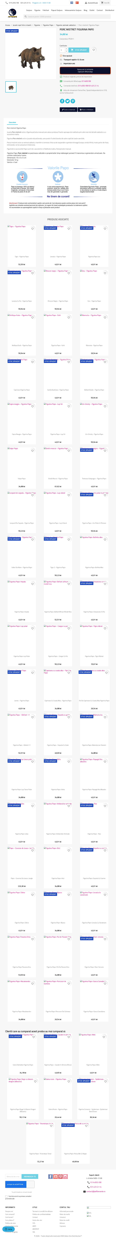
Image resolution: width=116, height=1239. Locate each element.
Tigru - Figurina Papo (22, 256)
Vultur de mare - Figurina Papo (22, 567)
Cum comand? (10, 1214)
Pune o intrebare (87, 109)
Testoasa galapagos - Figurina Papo (94, 478)
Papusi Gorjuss (57, 10)
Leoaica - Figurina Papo (58, 256)
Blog (85, 10)
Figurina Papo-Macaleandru (21, 1011)
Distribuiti (62, 101)
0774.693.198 (14, 3)
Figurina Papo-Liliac (21, 834)
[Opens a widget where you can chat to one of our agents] (8, 1229)
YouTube (55, 1176)
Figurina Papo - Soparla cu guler (58, 745)
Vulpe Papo (22, 478)
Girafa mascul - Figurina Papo (58, 478)
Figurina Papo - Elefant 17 (21, 745)
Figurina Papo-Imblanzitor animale (58, 834)
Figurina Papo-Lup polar (22, 656)
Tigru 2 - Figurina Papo (57, 567)
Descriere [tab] (12, 122)
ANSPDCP (36, 1229)
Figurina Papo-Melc (93, 1065)
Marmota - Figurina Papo (94, 345)
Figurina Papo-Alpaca (58, 922)
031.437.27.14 (26, 3)
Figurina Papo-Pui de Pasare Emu (58, 967)
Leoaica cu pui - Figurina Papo (22, 301)
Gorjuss (29, 10)
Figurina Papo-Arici (58, 878)
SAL (34, 1232)
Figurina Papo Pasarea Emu (22, 967)
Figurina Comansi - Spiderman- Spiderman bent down (93, 1110)
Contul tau (65, 1207)
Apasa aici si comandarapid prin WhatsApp (85, 70)
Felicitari (46, 10)
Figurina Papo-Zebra (22, 922)
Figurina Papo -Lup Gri (58, 434)
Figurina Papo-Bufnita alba (94, 567)
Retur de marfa (65, 1214)
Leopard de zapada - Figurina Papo (22, 523)
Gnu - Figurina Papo (94, 301)
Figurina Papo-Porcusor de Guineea (58, 1011)
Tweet (67, 101)
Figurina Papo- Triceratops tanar (40, 1153)
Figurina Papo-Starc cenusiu (94, 967)
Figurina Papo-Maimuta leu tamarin (94, 745)
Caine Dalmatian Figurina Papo (23, 1065)
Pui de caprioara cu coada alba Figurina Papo (94, 700)
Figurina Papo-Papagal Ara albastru (94, 789)
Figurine (37, 10)
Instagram (65, 1176)
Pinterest (73, 101)
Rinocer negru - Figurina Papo (58, 301)
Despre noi (9, 1211)
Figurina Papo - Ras (94, 834)
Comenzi (63, 1217)
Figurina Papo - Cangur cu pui (58, 656)
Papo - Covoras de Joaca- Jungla (22, 878)
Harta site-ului (37, 1220)
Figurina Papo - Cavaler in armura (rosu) (57, 1065)
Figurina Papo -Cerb (58, 345)
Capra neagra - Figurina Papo (22, 434)
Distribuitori (109, 10)
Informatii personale (66, 1211)
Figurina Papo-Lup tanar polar (22, 789)
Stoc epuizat (79, 50)
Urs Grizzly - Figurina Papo (94, 434)
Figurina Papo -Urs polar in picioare (94, 523)
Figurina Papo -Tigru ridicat (94, 656)
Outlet (91, 10)
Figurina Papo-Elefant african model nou (58, 612)
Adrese (62, 1223)
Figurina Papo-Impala (22, 612)
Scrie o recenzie (69, 109)
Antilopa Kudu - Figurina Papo (22, 345)
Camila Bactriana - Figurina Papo (58, 390)
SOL (34, 1223)
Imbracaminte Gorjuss (73, 10)
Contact (100, 10)
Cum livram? (9, 1217)
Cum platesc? (9, 1220)
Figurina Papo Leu (94, 256)
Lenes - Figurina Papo (21, 700)
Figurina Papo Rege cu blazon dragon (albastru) (23, 1110)
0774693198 (86, 81)
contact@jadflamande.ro (95, 1191)
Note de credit (64, 1220)
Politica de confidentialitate (42, 1214)
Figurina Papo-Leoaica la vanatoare (94, 922)
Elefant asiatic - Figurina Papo (94, 390)
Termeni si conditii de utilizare (43, 1211)
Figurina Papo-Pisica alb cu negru (75, 1153)
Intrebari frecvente (11, 1226)
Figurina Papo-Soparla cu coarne (94, 878)
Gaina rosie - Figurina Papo (58, 1109)
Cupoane (63, 1226)
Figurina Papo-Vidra (58, 789)
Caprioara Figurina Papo (22, 390)
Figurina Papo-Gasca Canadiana (94, 1011)
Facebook (50, 1176)
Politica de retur (10, 1223)
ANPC (34, 1226)
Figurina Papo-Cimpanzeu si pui (94, 612)
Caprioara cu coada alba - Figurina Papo (58, 700)
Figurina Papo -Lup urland (58, 523)
